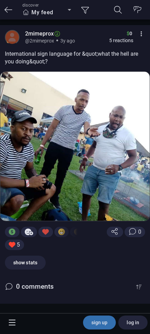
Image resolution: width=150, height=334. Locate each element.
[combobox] (46, 12)
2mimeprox (39, 33)
